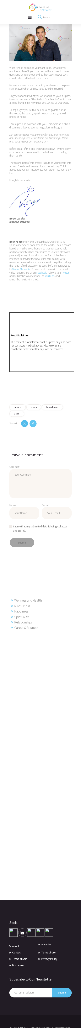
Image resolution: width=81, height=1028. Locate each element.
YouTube (49, 276)
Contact (16, 952)
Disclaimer (18, 965)
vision (17, 413)
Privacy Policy (49, 959)
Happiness (21, 611)
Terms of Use (48, 952)
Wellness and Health (28, 600)
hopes (34, 407)
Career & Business (26, 628)
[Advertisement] (42, 700)
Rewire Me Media (21, 269)
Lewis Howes (52, 407)
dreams (17, 407)
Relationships (23, 622)
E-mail (45, 505)
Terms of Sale (19, 959)
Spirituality (21, 617)
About (15, 946)
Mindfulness (22, 606)
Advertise (46, 944)
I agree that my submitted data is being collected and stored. (40, 528)
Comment (14, 467)
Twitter (65, 272)
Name (12, 505)
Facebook (41, 272)
